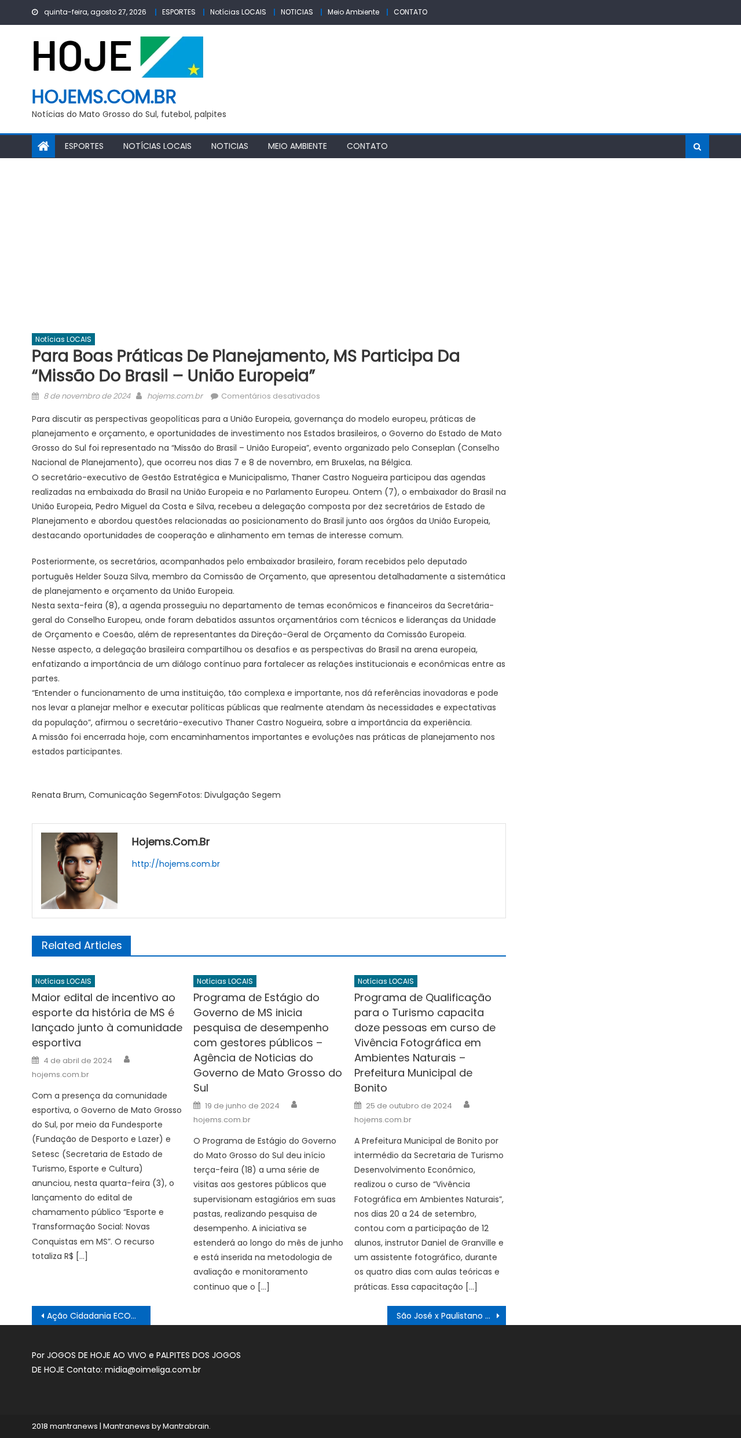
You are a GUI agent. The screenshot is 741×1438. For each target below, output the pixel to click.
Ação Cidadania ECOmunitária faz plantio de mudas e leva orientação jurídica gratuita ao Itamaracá (99, 1316)
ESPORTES (179, 12)
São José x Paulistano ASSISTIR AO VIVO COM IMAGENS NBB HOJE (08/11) (451, 1316)
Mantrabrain (186, 1426)
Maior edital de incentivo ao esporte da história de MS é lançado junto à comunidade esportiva (107, 1020)
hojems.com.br (104, 96)
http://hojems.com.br (176, 864)
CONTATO (410, 12)
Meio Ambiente (353, 12)
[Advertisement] (370, 245)
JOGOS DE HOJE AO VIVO (98, 1355)
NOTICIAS (297, 12)
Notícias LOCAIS (238, 12)
